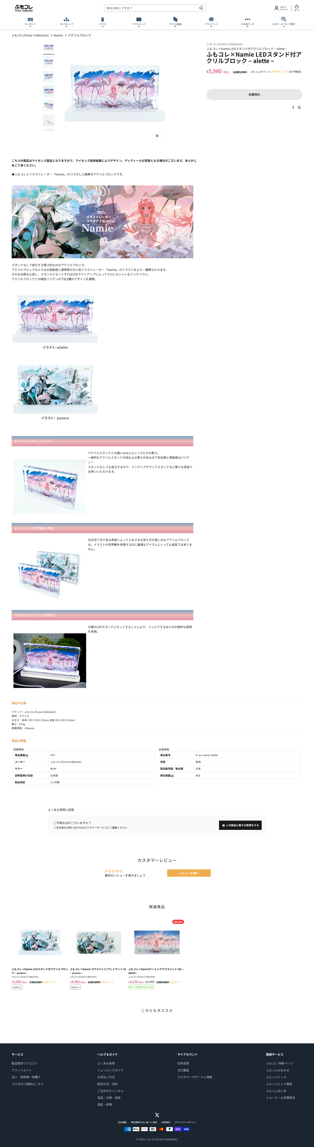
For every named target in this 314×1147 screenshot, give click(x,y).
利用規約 (165, 1122)
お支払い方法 (106, 1077)
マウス (102, 24)
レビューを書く (189, 873)
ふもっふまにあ (276, 1091)
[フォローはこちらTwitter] (157, 1115)
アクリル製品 (175, 24)
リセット (190, 8)
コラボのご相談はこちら (28, 1084)
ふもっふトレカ (276, 1077)
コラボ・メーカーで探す (283, 24)
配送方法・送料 (107, 1084)
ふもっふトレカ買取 (279, 1084)
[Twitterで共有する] (299, 107)
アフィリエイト (22, 1070)
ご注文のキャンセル (110, 1091)
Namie (58, 35)
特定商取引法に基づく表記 (144, 1122)
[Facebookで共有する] (293, 107)
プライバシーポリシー (185, 1122)
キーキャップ (66, 24)
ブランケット (211, 24)
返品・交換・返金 (109, 1097)
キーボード (30, 24)
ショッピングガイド (110, 1070)
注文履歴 (183, 1070)
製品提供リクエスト (25, 1063)
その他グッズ (247, 24)
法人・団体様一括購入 (26, 1077)
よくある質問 (106, 1063)
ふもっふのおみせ (277, 1070)
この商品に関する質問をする (242, 825)
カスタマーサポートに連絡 (194, 1077)
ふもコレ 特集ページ (279, 1063)
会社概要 (122, 1122)
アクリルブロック (79, 35)
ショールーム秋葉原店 (280, 1097)
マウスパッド (138, 24)
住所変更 (183, 1063)
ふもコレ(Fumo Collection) (30, 35)
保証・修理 (104, 1104)
